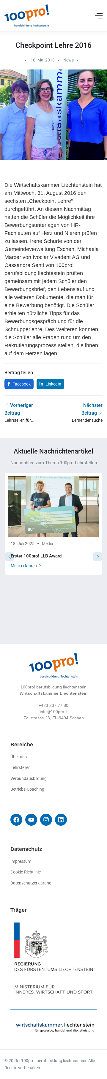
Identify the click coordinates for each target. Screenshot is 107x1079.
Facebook (21, 384)
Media (47, 543)
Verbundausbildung (28, 778)
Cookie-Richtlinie (25, 872)
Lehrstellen (20, 767)
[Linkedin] (61, 820)
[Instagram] (46, 820)
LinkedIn (53, 384)
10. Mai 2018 (43, 60)
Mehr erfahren (24, 565)
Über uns (18, 756)
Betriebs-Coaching (27, 789)
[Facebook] (16, 820)
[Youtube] (31, 820)
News (68, 60)
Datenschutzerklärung (30, 883)
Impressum (20, 861)
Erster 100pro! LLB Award (36, 556)
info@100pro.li (53, 711)
